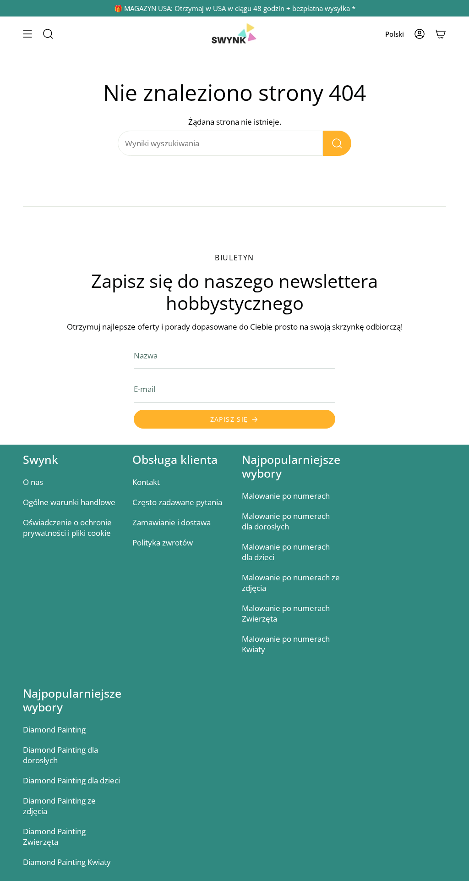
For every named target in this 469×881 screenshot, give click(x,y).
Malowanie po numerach (286, 495)
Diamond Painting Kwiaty (67, 862)
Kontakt (146, 482)
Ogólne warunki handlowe (69, 502)
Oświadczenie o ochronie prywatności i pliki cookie (67, 527)
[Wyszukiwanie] (337, 143)
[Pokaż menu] (27, 34)
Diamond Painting (54, 729)
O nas (33, 482)
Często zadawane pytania (177, 502)
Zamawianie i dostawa (171, 522)
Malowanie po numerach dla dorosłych (286, 521)
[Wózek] (440, 34)
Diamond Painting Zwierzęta (54, 836)
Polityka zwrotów (162, 542)
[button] (48, 34)
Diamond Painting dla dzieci (71, 780)
